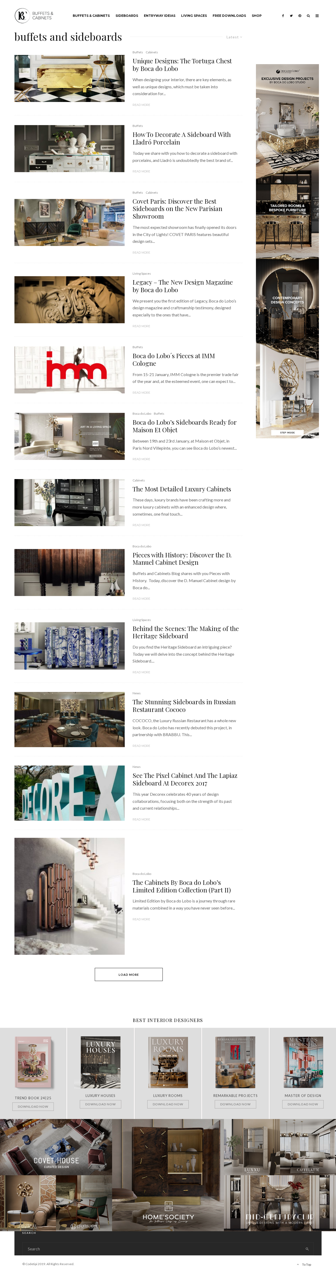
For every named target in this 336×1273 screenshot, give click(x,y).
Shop (257, 16)
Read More (141, 105)
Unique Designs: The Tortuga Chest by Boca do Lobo (182, 64)
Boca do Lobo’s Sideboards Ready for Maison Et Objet (185, 426)
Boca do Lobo (142, 413)
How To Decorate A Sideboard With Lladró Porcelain (182, 138)
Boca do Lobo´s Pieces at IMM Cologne (174, 359)
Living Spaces (194, 16)
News (137, 693)
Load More (129, 974)
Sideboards (127, 16)
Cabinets (152, 52)
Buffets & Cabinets (91, 16)
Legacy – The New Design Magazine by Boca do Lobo (183, 286)
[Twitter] (291, 11)
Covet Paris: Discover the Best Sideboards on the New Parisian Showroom (177, 208)
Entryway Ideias (159, 16)
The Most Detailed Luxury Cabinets (182, 489)
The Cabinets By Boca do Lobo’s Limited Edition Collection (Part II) (182, 886)
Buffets (138, 52)
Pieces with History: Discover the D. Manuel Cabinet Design (182, 558)
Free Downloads (229, 16)
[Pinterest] (300, 11)
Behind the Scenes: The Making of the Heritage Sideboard (186, 632)
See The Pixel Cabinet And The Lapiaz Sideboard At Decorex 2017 (185, 779)
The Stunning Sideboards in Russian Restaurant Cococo (184, 705)
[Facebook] (283, 11)
